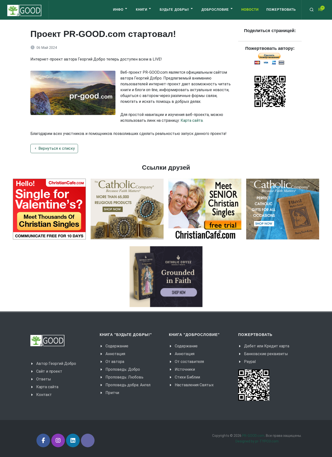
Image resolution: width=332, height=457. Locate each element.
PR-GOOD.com (253, 436)
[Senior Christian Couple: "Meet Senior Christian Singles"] (204, 209)
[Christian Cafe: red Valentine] (49, 209)
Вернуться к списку (56, 148)
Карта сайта (192, 120)
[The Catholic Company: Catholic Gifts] (282, 209)
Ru (320, 9)
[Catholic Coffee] (166, 276)
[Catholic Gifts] (127, 209)
